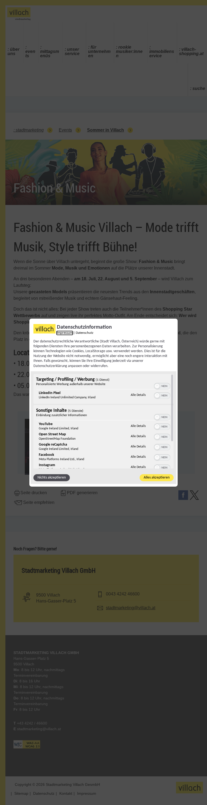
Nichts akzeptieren (51, 478)
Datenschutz (84, 332)
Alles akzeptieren (157, 478)
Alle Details (138, 395)
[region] (103, 421)
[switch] (162, 385)
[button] (157, 386)
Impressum (65, 332)
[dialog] (103, 402)
